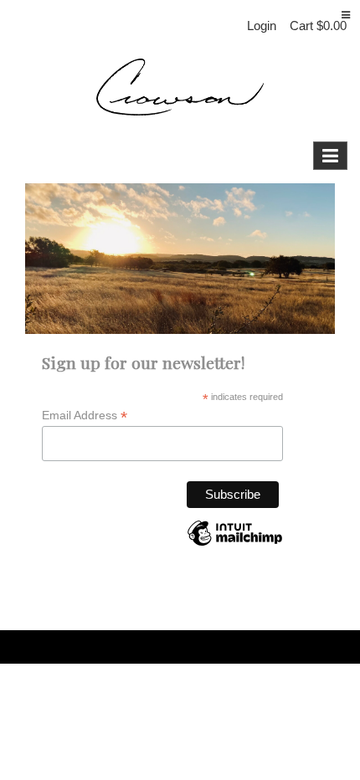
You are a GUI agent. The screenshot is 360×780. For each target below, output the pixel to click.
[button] (318, 25)
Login (261, 25)
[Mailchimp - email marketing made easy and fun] (235, 545)
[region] (180, 258)
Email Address (84, 415)
